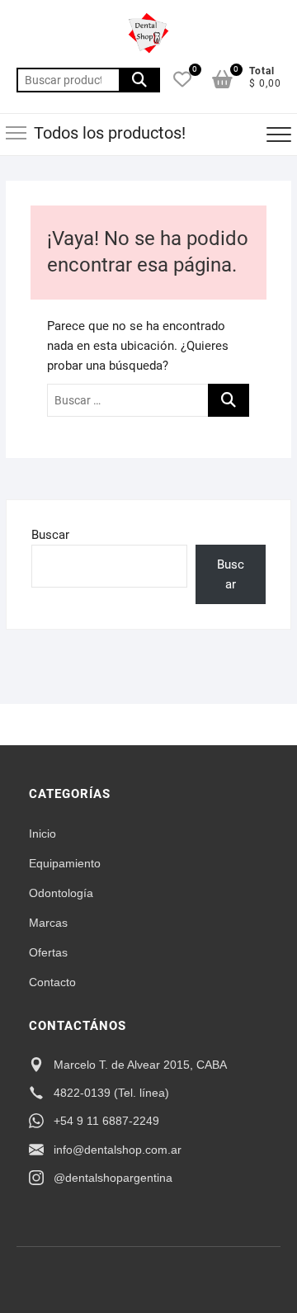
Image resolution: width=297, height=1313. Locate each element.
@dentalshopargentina (113, 1177)
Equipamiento (65, 863)
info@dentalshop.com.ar (118, 1149)
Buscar (139, 80)
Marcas (48, 922)
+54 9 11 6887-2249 (106, 1120)
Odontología (61, 893)
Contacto (52, 982)
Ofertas (48, 952)
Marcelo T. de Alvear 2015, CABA (140, 1064)
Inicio (42, 833)
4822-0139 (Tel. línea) (111, 1092)
